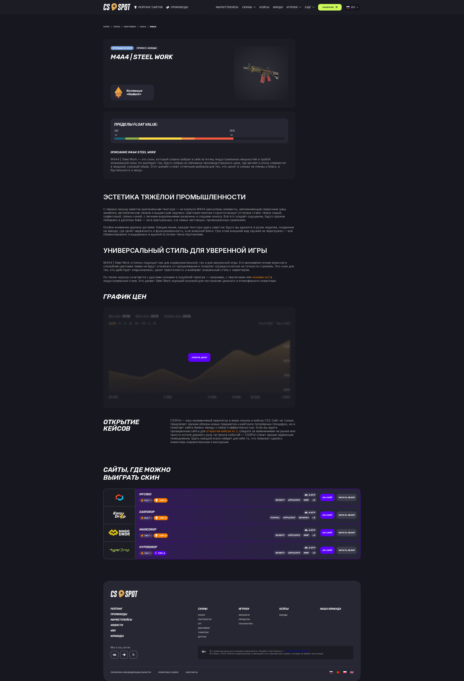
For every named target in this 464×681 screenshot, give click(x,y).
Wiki (113, 630)
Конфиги (244, 615)
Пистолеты (205, 619)
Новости (117, 625)
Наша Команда (330, 609)
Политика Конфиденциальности (131, 672)
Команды (117, 636)
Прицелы (244, 619)
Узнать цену (199, 357)
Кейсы (264, 7)
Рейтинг (117, 609)
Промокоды (179, 7)
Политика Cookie (168, 672)
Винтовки (204, 628)
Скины (247, 7)
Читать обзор (346, 497)
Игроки (292, 7)
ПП (199, 624)
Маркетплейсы (227, 7)
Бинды (278, 7)
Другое (202, 637)
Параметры (246, 624)
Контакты (192, 672)
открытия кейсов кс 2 (222, 431)
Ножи (201, 615)
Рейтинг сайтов (150, 7)
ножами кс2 (260, 277)
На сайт (327, 497)
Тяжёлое (203, 632)
